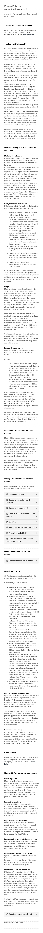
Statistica (12, 522)
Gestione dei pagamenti (18, 508)
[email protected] (28, 35)
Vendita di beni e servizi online (20, 561)
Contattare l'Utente (16, 494)
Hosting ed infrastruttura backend (22, 527)
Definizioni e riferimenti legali (20, 914)
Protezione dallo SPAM (17, 533)
